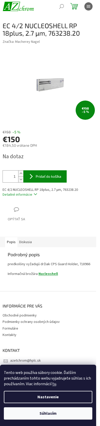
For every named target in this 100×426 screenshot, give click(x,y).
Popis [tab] (11, 242)
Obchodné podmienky (20, 315)
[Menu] (88, 6)
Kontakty (9, 335)
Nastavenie (48, 397)
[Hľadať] (61, 6)
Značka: (21, 41)
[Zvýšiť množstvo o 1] (20, 173)
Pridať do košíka (48, 176)
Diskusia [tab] (25, 242)
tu (54, 384)
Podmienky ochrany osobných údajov (31, 321)
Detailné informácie (17, 194)
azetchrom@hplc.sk (25, 360)
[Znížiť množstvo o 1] (20, 179)
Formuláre (10, 328)
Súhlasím (48, 413)
